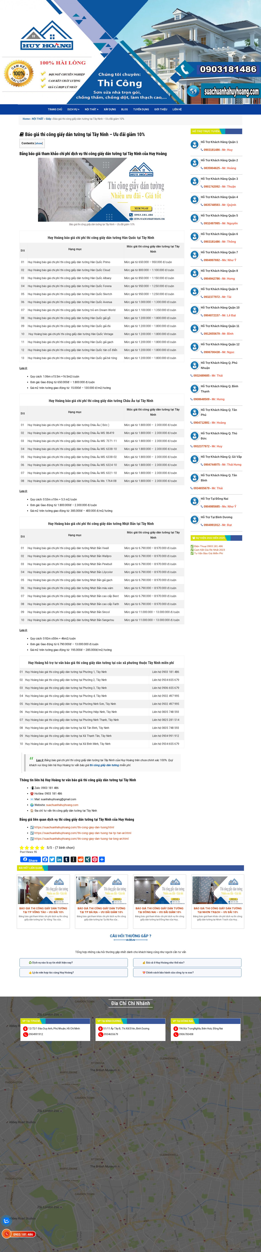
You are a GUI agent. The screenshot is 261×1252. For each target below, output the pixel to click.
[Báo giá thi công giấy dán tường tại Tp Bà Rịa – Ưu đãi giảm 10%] (101, 890)
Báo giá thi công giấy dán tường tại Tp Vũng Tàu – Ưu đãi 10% (43, 910)
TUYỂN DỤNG (141, 109)
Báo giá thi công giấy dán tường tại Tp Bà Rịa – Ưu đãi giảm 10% (101, 910)
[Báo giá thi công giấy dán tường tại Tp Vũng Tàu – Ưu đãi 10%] (43, 890)
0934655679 (202, 488)
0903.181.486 (23, 1234)
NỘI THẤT (92, 109)
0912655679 (212, 333)
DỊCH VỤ (73, 109)
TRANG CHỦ (55, 109)
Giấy (48, 118)
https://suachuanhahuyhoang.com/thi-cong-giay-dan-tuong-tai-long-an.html (81, 838)
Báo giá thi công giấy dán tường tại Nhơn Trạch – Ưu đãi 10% (218, 910)
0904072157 (212, 315)
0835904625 (212, 168)
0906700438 (212, 352)
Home (26, 118)
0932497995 (212, 223)
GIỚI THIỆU (160, 109)
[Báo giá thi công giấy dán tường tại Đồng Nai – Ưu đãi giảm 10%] (159, 890)
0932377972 (212, 296)
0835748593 (212, 204)
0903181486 (212, 149)
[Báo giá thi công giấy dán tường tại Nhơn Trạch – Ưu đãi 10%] (217, 890)
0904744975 (212, 464)
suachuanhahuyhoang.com (62, 805)
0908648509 (202, 399)
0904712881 (202, 422)
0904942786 (212, 278)
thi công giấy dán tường (104, 765)
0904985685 (212, 506)
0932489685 (202, 375)
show (39, 143)
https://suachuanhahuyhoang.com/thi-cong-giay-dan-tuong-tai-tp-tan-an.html (82, 833)
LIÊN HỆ (177, 109)
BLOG (124, 109)
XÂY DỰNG (110, 109)
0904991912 (212, 525)
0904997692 (212, 260)
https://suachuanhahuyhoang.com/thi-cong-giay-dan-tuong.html (74, 827)
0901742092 (212, 186)
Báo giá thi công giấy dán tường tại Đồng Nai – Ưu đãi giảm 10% (159, 910)
